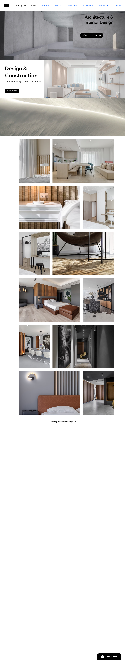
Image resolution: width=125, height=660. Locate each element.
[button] (121, 133)
